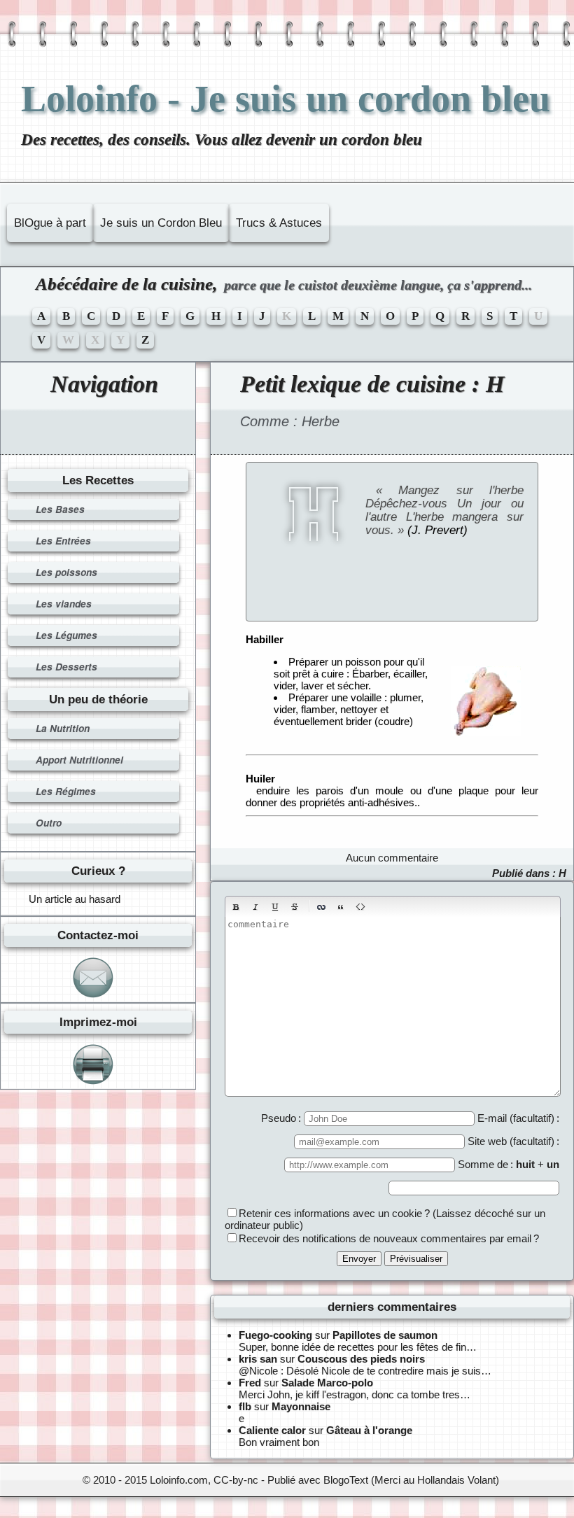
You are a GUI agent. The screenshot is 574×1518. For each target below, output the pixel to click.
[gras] (235, 907)
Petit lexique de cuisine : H (372, 384)
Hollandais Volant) (458, 1480)
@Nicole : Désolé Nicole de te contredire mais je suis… (365, 1371)
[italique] (255, 907)
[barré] (294, 907)
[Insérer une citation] (340, 907)
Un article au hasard (74, 899)
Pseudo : (282, 1118)
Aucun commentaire (392, 858)
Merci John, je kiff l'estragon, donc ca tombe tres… (354, 1394)
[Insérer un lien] (321, 907)
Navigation (104, 384)
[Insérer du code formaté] (360, 907)
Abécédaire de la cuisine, (284, 283)
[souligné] (275, 907)
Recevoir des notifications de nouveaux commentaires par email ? (389, 1238)
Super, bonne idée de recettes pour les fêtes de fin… (358, 1347)
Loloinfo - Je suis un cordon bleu (285, 99)
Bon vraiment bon (279, 1442)
